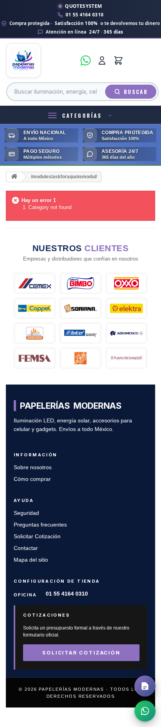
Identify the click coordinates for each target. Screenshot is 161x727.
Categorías (82, 115)
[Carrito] (118, 60)
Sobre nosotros (33, 467)
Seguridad (26, 513)
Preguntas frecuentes (40, 525)
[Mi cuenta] (102, 60)
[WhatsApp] (85, 60)
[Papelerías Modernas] (41, 60)
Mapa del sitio (31, 560)
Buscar (136, 92)
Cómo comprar (32, 479)
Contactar (26, 548)
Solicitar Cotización (37, 536)
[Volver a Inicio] (14, 177)
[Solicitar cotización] (145, 686)
